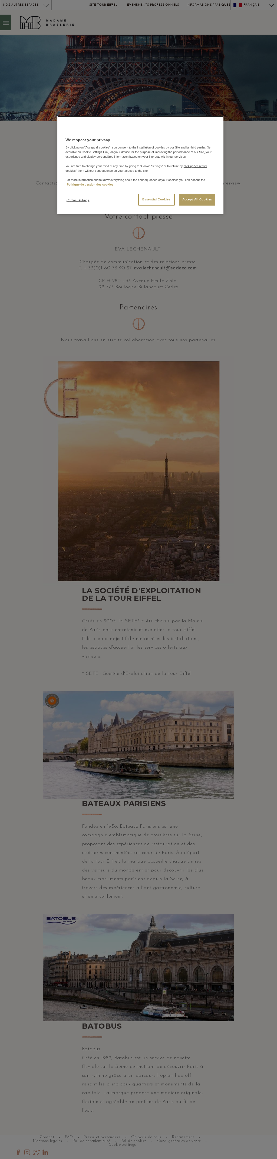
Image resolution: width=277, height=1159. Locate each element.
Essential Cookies (156, 199)
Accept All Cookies (197, 199)
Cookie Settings (78, 200)
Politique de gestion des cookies (90, 184)
